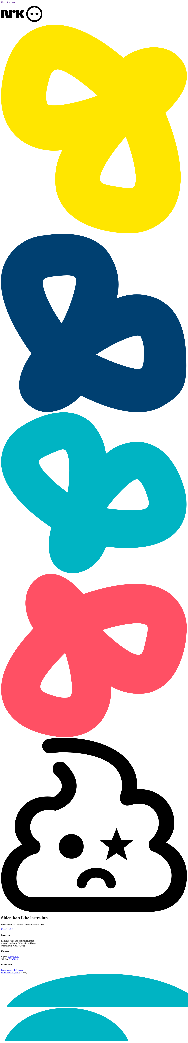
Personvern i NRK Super (12, 970)
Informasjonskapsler (10, 972)
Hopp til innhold (8, 2)
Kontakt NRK (7, 929)
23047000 (13, 959)
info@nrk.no (13, 956)
